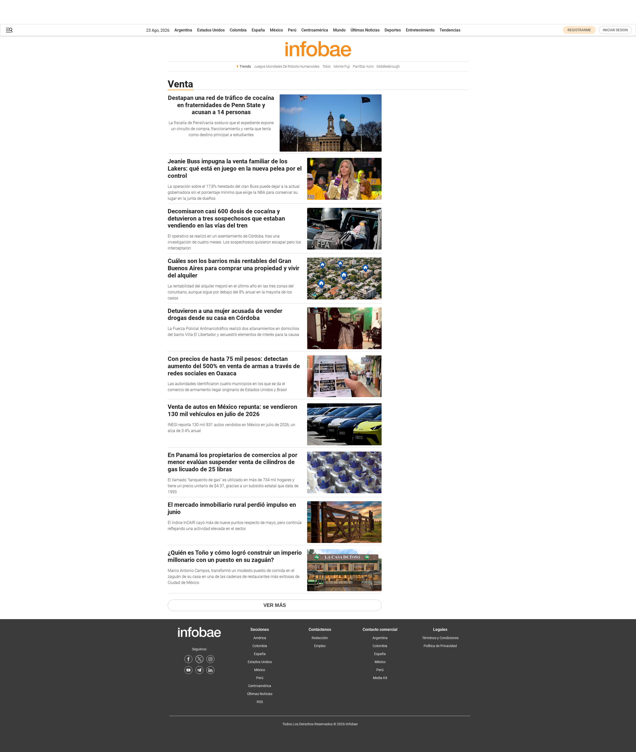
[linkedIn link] (210, 670)
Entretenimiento (420, 30)
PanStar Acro (363, 66)
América (259, 638)
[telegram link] (199, 670)
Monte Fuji (342, 66)
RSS (260, 702)
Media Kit (380, 678)
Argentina (183, 30)
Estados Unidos (211, 30)
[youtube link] (188, 670)
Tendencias (450, 30)
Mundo (339, 30)
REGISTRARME (579, 30)
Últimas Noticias (365, 30)
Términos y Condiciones (440, 638)
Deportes (393, 30)
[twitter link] (199, 659)
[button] (9, 30)
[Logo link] (318, 48)
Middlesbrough (388, 66)
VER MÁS (274, 605)
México (276, 30)
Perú (292, 30)
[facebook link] (188, 659)
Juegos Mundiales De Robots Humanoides (286, 66)
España (258, 30)
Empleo (320, 646)
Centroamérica (314, 30)
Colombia (238, 30)
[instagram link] (210, 659)
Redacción (320, 638)
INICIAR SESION (615, 30)
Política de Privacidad (440, 646)
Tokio (326, 66)
